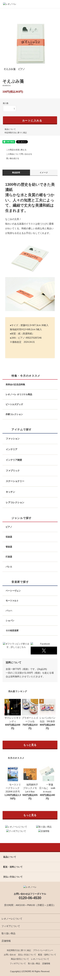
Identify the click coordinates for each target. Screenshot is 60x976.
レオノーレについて (12, 918)
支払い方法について (27, 954)
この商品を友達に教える (16, 150)
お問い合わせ (10, 954)
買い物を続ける (12, 158)
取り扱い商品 (8, 933)
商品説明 (16, 172)
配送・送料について (47, 954)
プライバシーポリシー (43, 950)
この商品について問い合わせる (19, 154)
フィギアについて (11, 926)
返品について (10, 129)
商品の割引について (20, 959)
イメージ (44, 172)
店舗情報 (6, 941)
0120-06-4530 (30, 898)
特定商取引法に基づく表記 (16, 133)
